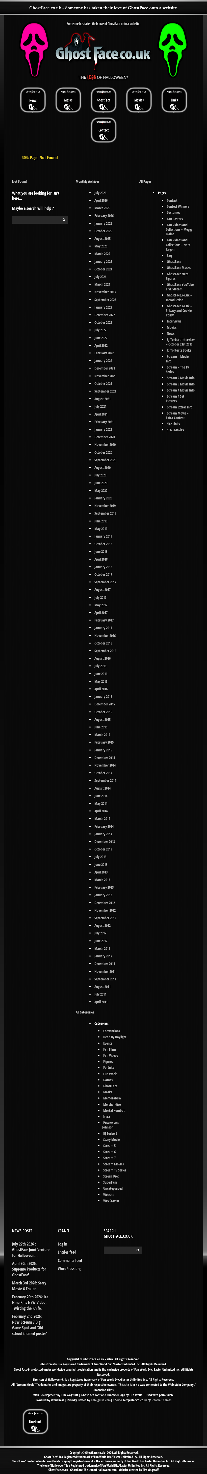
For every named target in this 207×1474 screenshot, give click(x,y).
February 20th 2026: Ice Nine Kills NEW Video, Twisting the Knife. (30, 1302)
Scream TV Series (114, 1170)
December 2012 (104, 902)
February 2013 (104, 887)
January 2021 (103, 429)
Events (107, 1043)
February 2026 (104, 215)
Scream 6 (109, 1151)
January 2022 (103, 360)
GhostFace (110, 1086)
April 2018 (101, 559)
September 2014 (105, 780)
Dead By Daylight (114, 1036)
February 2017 (104, 620)
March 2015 (102, 734)
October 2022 (103, 322)
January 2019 (103, 536)
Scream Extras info (179, 407)
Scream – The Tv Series (177, 369)
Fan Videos (110, 1055)
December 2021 (104, 368)
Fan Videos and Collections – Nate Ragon (178, 244)
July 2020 (100, 475)
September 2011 (105, 979)
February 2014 (104, 826)
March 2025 (102, 253)
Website (108, 1194)
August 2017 (102, 589)
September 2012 (105, 917)
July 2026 (100, 192)
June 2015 (100, 727)
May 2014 (100, 803)
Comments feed (70, 1260)
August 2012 (102, 925)
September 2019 (105, 513)
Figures (108, 1061)
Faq (169, 255)
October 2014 (103, 772)
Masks (107, 1092)
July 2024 (100, 276)
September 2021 (105, 391)
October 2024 (103, 269)
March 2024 (102, 284)
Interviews (174, 321)
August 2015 (102, 719)
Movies (171, 327)
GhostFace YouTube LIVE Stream (180, 286)
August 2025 (102, 238)
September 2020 (105, 459)
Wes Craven (111, 1200)
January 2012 (103, 956)
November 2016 (105, 635)
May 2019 (100, 528)
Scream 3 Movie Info (181, 384)
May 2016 (100, 681)
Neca (106, 1116)
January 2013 (103, 894)
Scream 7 (109, 1157)
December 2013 (104, 841)
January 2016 (103, 696)
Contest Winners (178, 206)
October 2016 (103, 643)
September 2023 (105, 299)
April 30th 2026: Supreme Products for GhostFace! (29, 1269)
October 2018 (103, 543)
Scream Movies (113, 1164)
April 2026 (101, 200)
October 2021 (103, 383)
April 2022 (101, 345)
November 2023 (105, 291)
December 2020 (104, 436)
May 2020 (100, 490)
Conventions (111, 1030)
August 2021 (102, 398)
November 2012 (105, 910)
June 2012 (100, 940)
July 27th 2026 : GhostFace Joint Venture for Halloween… (30, 1249)
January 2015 (103, 750)
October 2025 (103, 230)
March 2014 (102, 818)
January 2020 (103, 498)
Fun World (110, 1073)
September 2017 (105, 582)
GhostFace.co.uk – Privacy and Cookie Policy (179, 310)
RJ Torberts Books (179, 350)
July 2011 (100, 994)
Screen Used (111, 1176)
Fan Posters (175, 218)
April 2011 (101, 1001)
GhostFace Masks (179, 267)
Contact (172, 200)
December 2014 (104, 757)
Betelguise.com (101, 1400)
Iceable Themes (161, 1400)
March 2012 (102, 948)
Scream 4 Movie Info (181, 390)
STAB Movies (175, 429)
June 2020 (100, 482)
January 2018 (103, 566)
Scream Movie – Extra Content (177, 415)
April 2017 (101, 612)
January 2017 (103, 627)
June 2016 (100, 673)
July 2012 (100, 933)
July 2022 (100, 330)
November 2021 (105, 376)
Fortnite (108, 1067)
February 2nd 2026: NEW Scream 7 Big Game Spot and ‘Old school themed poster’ (29, 1325)
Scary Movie (111, 1139)
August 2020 (102, 467)
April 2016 (101, 688)
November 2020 (105, 444)
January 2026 (103, 223)
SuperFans (110, 1182)
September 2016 (105, 650)
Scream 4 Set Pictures (175, 398)
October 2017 (103, 574)
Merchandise (112, 1104)
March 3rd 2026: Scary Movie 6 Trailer (29, 1285)
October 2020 (103, 452)
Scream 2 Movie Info (181, 377)
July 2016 (100, 665)
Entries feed (67, 1252)
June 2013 (100, 864)
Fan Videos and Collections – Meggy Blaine (179, 229)
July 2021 (100, 406)
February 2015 (104, 742)
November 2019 (105, 505)
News (170, 333)
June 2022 (100, 337)
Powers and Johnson (111, 1125)
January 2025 (103, 261)
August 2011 (102, 986)
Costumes (173, 212)
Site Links (173, 423)
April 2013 (101, 872)
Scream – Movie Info (177, 358)
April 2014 (101, 811)
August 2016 (102, 658)
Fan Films (109, 1049)
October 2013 (103, 849)
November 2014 (105, 765)
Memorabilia (112, 1098)
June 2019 (100, 521)
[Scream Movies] (139, 99)
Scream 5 (109, 1145)
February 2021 (104, 421)
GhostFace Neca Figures (177, 276)
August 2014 (102, 788)
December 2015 (104, 704)
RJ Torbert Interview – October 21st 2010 (180, 342)
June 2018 (100, 551)
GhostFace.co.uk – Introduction (179, 297)
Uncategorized (113, 1188)
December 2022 (104, 314)
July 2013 (100, 856)
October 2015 (103, 711)
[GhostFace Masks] (68, 99)
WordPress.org (69, 1268)
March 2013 (102, 879)
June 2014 (100, 795)
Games (108, 1079)
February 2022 (104, 353)
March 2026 (102, 207)
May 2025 (100, 246)
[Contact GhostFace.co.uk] (103, 130)
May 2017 (100, 605)
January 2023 (103, 307)
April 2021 (101, 414)
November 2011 (105, 971)
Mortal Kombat (114, 1110)
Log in (62, 1244)
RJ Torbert (110, 1133)
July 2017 (100, 597)
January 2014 (103, 834)
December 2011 (104, 963)
